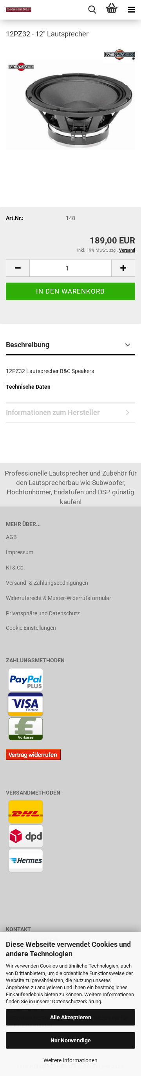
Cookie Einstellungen (31, 628)
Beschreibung (27, 345)
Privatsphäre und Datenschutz (43, 613)
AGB (11, 537)
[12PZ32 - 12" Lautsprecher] (70, 104)
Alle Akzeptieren (70, 1017)
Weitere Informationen (70, 1060)
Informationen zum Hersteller (53, 412)
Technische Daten (28, 387)
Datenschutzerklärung (76, 1001)
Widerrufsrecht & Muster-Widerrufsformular (58, 598)
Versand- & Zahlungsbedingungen (47, 583)
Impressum (19, 552)
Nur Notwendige (71, 1040)
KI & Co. (15, 567)
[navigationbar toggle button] (131, 10)
